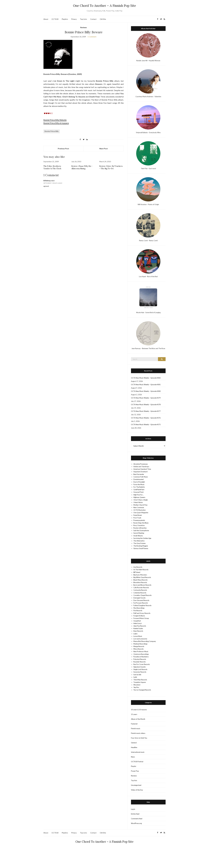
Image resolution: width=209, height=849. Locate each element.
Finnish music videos (138, 733)
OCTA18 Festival (137, 762)
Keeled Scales (138, 628)
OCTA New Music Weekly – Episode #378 (146, 404)
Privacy (74, 19)
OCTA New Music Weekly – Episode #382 (146, 378)
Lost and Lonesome (140, 639)
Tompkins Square (139, 682)
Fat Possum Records (140, 603)
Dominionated (138, 479)
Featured (134, 724)
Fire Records (137, 610)
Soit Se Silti (137, 675)
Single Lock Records (140, 669)
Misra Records (138, 649)
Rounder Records (139, 662)
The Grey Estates (139, 543)
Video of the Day (137, 790)
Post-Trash (137, 518)
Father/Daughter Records (142, 605)
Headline (134, 747)
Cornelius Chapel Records (142, 595)
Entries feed (135, 814)
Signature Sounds (139, 667)
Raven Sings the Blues (141, 523)
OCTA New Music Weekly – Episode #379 (146, 398)
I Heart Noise (138, 502)
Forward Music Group (141, 618)
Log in (133, 809)
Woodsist (136, 685)
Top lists (134, 780)
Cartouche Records (140, 590)
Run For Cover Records (141, 664)
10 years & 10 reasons (139, 710)
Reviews (83, 27)
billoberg (46, 181)
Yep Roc (136, 687)
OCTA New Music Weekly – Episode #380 (146, 391)
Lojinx (135, 634)
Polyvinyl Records (139, 659)
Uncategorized (136, 785)
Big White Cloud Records (142, 577)
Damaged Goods (139, 598)
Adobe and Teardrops (141, 466)
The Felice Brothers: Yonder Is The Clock (52, 167)
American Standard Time (142, 469)
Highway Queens (139, 497)
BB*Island (136, 572)
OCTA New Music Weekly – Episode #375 (146, 424)
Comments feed (136, 819)
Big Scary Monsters (140, 575)
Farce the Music (138, 484)
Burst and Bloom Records (142, 585)
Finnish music (135, 728)
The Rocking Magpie (140, 546)
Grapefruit (137, 621)
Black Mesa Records (140, 580)
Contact (93, 19)
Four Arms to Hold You (139, 738)
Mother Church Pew (140, 505)
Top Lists (83, 19)
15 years (134, 714)
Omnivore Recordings (141, 654)
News (133, 757)
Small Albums (138, 536)
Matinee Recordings (140, 644)
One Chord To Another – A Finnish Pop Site (104, 6)
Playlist (133, 766)
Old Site (103, 19)
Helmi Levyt (137, 623)
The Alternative (138, 541)
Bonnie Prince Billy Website (55, 120)
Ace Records (137, 567)
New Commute (138, 507)
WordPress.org (136, 823)
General (134, 743)
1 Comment (92, 37)
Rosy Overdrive (139, 525)
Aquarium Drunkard (140, 472)
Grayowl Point (138, 492)
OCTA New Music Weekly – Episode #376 (146, 418)
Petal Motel (137, 515)
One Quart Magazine (140, 513)
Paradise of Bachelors (141, 657)
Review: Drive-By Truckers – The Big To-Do (111, 167)
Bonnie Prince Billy (52, 131)
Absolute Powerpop (140, 464)
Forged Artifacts (139, 616)
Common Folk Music (140, 477)
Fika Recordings (139, 608)
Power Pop (135, 771)
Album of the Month (138, 719)
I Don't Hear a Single (140, 500)
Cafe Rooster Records (141, 587)
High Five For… (138, 495)
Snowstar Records (139, 672)
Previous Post (63, 149)
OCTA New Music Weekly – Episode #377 (146, 411)
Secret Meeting (138, 533)
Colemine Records (139, 593)
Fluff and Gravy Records (141, 613)
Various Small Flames (140, 548)
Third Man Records (140, 680)
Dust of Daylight (139, 482)
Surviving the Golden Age (142, 538)
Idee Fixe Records (139, 626)
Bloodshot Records (140, 582)
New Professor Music (140, 651)
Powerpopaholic (139, 520)
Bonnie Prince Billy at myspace (56, 123)
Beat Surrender (138, 474)
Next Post (103, 149)
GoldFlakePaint (138, 490)
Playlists (65, 19)
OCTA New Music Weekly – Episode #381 (146, 385)
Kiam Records (138, 631)
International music (137, 752)
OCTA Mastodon (139, 510)
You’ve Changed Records (142, 690)
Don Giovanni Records (141, 600)
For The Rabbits (139, 487)
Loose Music (137, 636)
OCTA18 (55, 19)
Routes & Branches (140, 528)
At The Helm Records (140, 570)
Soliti (135, 677)
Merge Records (138, 646)
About (45, 19)
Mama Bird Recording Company (144, 641)
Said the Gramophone (141, 530)
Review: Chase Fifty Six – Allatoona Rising (81, 167)
